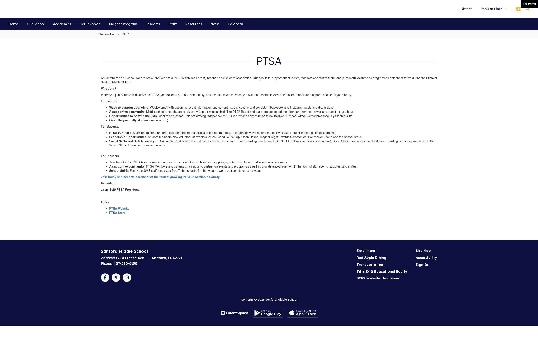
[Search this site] (527, 9)
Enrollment (366, 251)
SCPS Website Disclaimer (378, 278)
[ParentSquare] (234, 313)
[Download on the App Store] (302, 313)
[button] (493, 9)
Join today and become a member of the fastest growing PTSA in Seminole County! (161, 177)
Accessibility (426, 257)
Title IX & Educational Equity (382, 271)
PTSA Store (117, 212)
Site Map (423, 251)
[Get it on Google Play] (268, 313)
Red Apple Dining (371, 257)
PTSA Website (119, 208)
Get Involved (107, 34)
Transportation (370, 264)
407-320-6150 (125, 263)
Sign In (422, 264)
